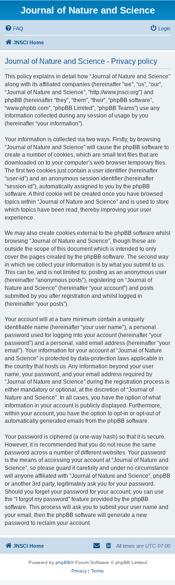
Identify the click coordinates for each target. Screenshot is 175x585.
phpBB (63, 562)
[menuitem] (14, 28)
